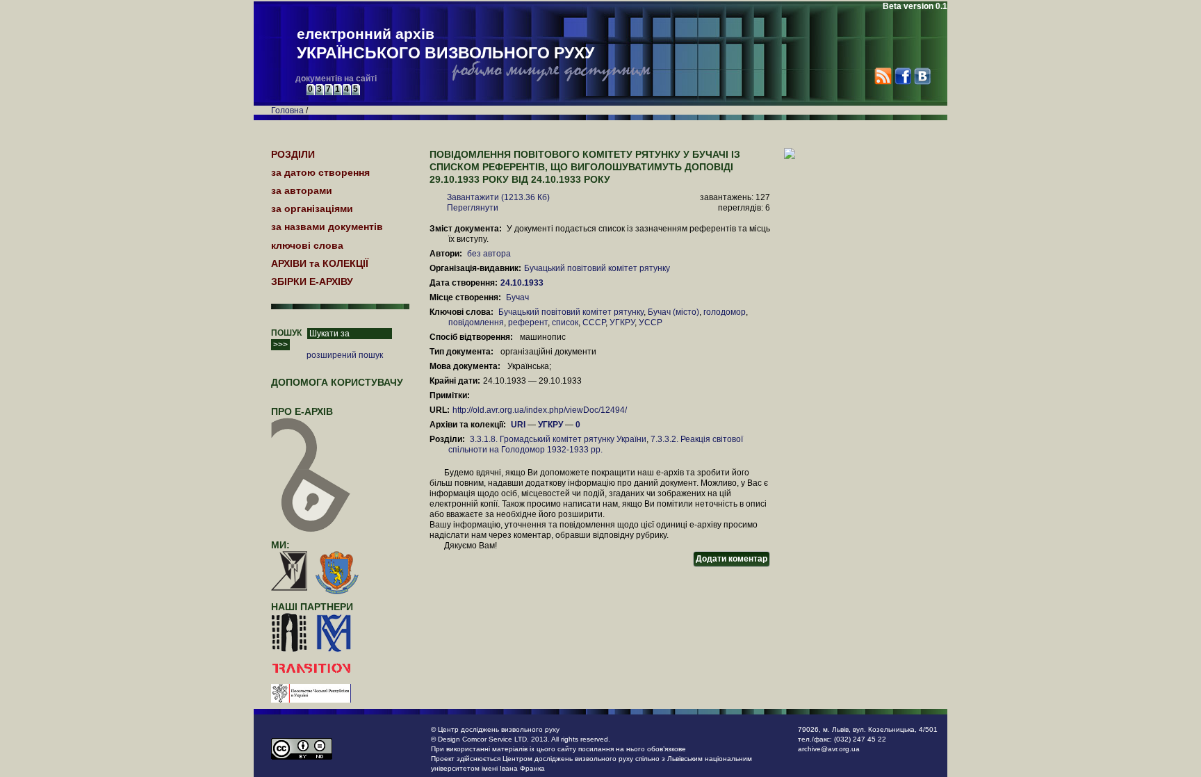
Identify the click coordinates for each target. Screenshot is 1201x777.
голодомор (724, 312)
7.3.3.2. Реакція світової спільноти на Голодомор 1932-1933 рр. (595, 444)
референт (528, 322)
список (565, 322)
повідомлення (476, 322)
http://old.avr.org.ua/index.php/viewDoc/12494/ (539, 410)
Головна (287, 110)
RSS (883, 76)
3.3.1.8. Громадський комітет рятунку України (558, 439)
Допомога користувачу (337, 382)
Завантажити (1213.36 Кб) (498, 197)
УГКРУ (622, 322)
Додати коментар (731, 559)
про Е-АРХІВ (302, 411)
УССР (650, 322)
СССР (593, 322)
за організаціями (312, 208)
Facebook (902, 76)
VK (922, 76)
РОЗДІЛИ (293, 154)
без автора (489, 254)
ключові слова (307, 245)
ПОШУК (286, 333)
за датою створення (320, 172)
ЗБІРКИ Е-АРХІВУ (312, 281)
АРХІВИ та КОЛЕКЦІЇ (319, 263)
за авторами (301, 190)
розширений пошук (345, 355)
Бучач (517, 297)
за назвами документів (327, 226)
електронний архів (445, 44)
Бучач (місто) (673, 312)
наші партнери (312, 606)
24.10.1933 (523, 283)
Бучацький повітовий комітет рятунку (597, 268)
